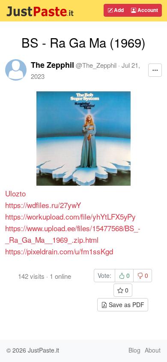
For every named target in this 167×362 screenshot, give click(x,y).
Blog (134, 350)
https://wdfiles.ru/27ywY (43, 204)
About (153, 350)
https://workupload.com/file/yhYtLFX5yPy (70, 216)
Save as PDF (125, 304)
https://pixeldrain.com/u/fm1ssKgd (59, 251)
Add (118, 10)
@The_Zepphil (96, 64)
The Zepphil (52, 64)
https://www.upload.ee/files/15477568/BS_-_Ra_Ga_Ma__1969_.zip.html (72, 234)
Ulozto (15, 193)
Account (147, 10)
